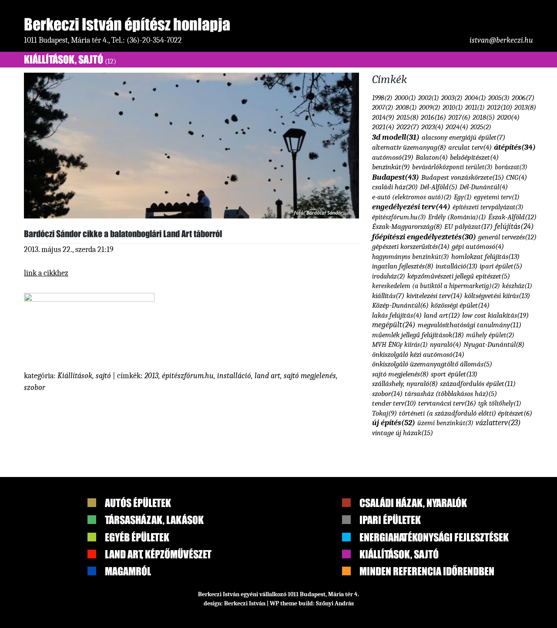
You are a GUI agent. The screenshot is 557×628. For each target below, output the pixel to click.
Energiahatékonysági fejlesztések (434, 537)
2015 (407, 117)
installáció (234, 375)
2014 (383, 117)
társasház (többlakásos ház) (451, 394)
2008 (406, 107)
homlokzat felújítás (485, 256)
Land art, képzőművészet (158, 554)
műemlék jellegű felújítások (418, 334)
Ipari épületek (390, 520)
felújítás (514, 226)
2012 (499, 107)
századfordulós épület (478, 383)
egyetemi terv (497, 197)
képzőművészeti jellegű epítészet (458, 276)
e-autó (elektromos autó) (412, 197)
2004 (475, 98)
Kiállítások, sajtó (70, 59)
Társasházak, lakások (154, 520)
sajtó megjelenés (310, 375)
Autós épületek (138, 503)
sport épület (454, 374)
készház (517, 286)
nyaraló (445, 344)
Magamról (128, 571)
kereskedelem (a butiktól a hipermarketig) (436, 286)
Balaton (432, 157)
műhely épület (490, 335)
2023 (432, 127)
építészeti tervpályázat (488, 207)
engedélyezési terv (411, 206)
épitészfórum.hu (188, 375)
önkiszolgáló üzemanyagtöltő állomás (432, 364)
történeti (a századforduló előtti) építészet (465, 413)
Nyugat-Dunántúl (493, 344)
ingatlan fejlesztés (402, 266)
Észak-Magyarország (407, 226)
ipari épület (501, 266)
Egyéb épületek (137, 537)
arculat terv (470, 147)
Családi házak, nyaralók (413, 503)
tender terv (394, 403)
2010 (453, 107)
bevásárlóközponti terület (452, 167)
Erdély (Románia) (457, 217)
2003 (452, 98)
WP (274, 603)
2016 (433, 117)
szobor (34, 387)
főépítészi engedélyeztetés (424, 236)
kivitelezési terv (434, 295)
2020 (508, 117)
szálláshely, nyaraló (405, 383)
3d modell (395, 137)
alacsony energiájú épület (463, 137)
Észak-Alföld (512, 217)
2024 (457, 127)
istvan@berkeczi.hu (501, 40)
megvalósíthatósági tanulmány (469, 325)
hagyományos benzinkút (410, 256)
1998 (382, 98)
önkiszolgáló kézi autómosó (418, 354)
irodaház (388, 276)
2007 (382, 107)
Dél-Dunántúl (484, 187)
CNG (516, 177)
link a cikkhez (46, 273)
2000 (405, 98)
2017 (459, 117)
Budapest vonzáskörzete (462, 177)
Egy (463, 197)
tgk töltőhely (499, 403)
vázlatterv (498, 422)
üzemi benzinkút (445, 423)
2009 (429, 107)
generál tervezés (507, 237)
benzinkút (391, 167)
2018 (484, 117)
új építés (393, 422)
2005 (499, 98)
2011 (475, 107)
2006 (523, 98)
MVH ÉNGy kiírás (400, 345)
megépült (394, 324)
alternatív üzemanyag (409, 147)
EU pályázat (468, 226)
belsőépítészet (474, 157)
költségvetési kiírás (497, 296)
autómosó (392, 157)
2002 (428, 98)
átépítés (515, 147)
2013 (151, 375)
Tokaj (384, 413)
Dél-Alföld (438, 187)
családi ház (395, 186)
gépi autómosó (478, 246)
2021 (383, 127)
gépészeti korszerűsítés (411, 246)
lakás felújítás (397, 315)
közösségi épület (460, 305)
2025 (480, 127)
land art (267, 375)
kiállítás (388, 296)
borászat (511, 167)
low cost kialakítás (495, 315)
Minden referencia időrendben (426, 571)
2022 (407, 127)
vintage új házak (402, 432)
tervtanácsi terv (447, 403)
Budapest (395, 177)
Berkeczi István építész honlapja (127, 24)
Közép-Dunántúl (400, 305)
